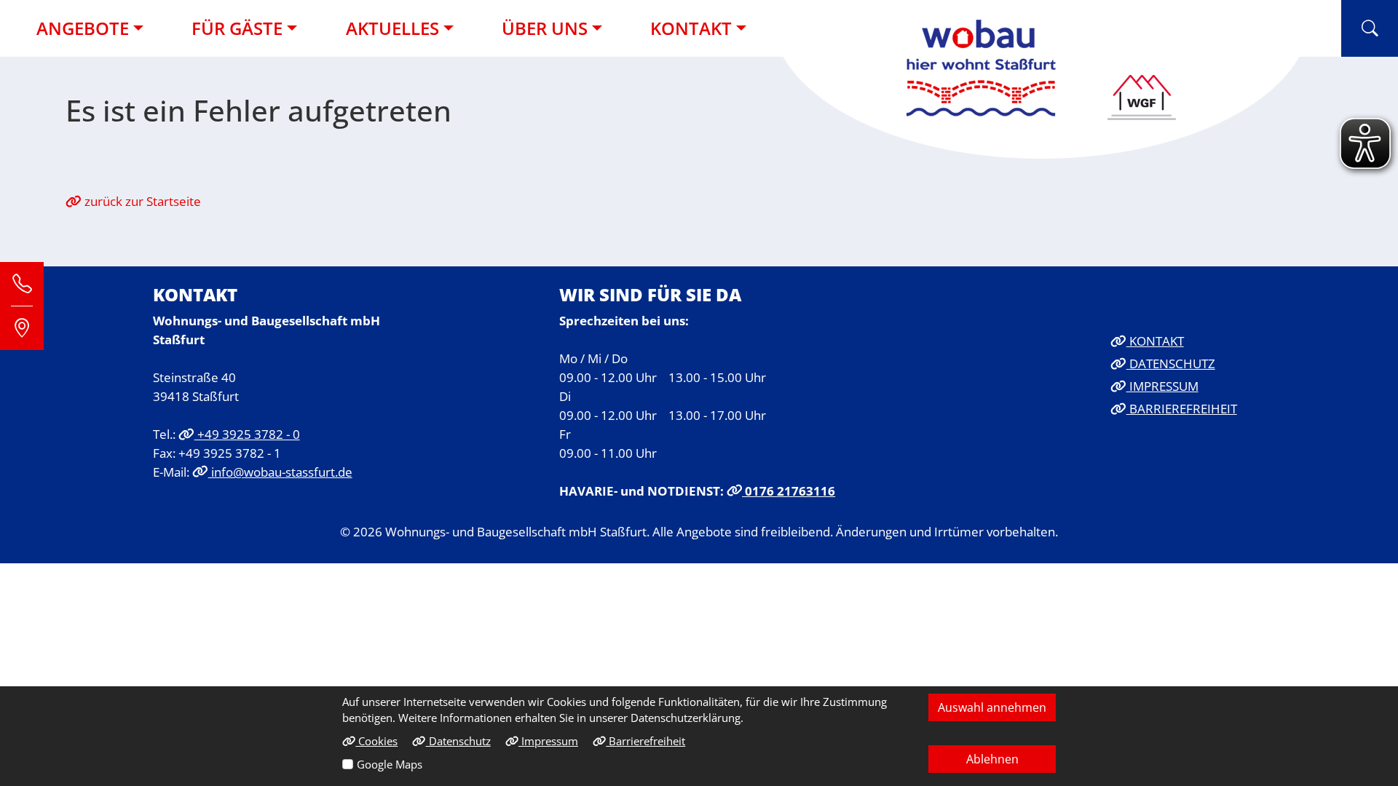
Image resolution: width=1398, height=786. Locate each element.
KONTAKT (1155, 340)
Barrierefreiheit (645, 741)
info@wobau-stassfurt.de (280, 471)
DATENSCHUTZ (1170, 363)
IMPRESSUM (1162, 385)
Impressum (548, 741)
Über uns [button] (545, 28)
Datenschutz (458, 741)
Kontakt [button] (691, 28)
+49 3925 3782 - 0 (247, 433)
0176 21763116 (788, 490)
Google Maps (389, 764)
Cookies (376, 741)
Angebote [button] (82, 28)
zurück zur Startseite (141, 201)
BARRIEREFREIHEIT (1181, 408)
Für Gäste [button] (237, 28)
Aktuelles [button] (392, 28)
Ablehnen (992, 759)
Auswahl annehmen (992, 707)
